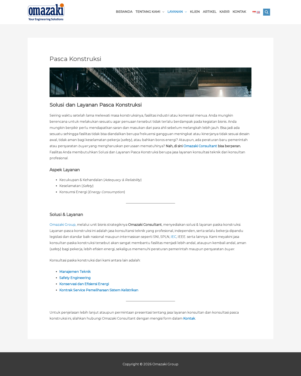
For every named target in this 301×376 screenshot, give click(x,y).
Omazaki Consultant (200, 146)
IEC (173, 237)
